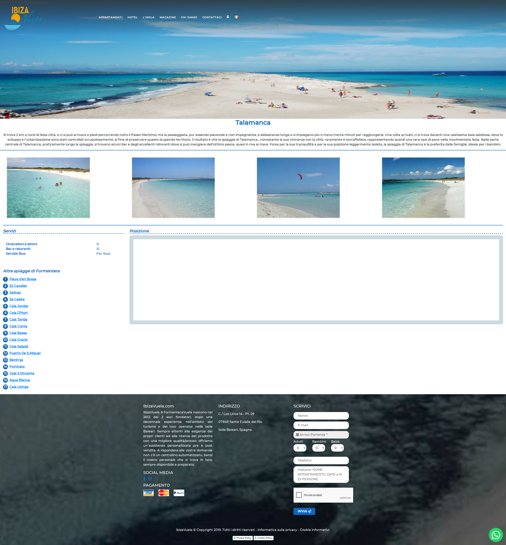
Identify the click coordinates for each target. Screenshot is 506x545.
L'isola (149, 17)
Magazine (168, 17)
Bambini (319, 441)
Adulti (298, 441)
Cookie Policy (265, 537)
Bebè (335, 441)
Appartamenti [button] (111, 17)
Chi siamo (189, 17)
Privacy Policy (244, 537)
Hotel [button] (132, 17)
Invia (303, 511)
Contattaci (212, 17)
